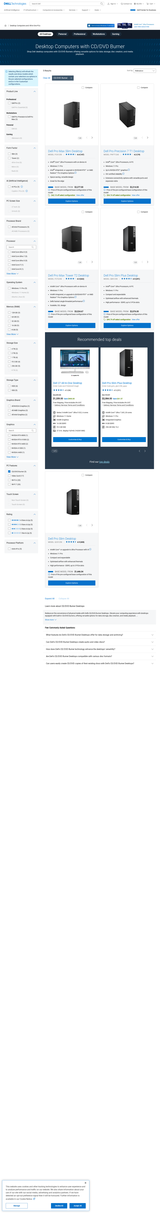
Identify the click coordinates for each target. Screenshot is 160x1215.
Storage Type (12, 380)
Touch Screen (12, 494)
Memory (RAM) (13, 306)
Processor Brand (13, 221)
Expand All (49, 598)
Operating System (14, 282)
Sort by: (130, 71)
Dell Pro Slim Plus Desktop (121, 275)
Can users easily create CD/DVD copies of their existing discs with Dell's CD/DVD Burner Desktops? (90, 663)
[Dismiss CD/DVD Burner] (71, 78)
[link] (126, 3)
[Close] (85, 1183)
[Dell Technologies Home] (15, 3)
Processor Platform (15, 543)
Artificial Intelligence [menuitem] (12, 10)
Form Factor (11, 148)
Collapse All (64, 598)
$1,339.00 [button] (58, 398)
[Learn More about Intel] (125, 25)
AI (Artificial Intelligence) (17, 181)
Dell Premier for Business (146, 10)
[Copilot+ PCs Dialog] (27, 191)
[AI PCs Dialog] (22, 187)
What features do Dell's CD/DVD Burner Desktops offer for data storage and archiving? (84, 635)
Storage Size (12, 343)
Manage (17, 1206)
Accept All (78, 1206)
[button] (113, 3)
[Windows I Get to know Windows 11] (101, 26)
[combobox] (67, 4)
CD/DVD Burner (60, 78)
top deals (104, 461)
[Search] (32, 247)
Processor (10, 241)
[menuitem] (31, 10)
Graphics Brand (13, 400)
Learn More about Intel (141, 27)
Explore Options (72, 201)
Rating (9, 514)
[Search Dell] (102, 4)
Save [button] (66, 399)
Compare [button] (88, 88)
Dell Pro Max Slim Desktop (65, 151)
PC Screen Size (13, 201)
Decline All (59, 1206)
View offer (80, 195)
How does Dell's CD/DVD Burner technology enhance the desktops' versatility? (80, 649)
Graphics (10, 424)
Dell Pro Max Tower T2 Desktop (68, 275)
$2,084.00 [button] (107, 398)
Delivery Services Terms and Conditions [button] (70, 405)
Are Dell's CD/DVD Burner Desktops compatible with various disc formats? (79, 656)
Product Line (12, 91)
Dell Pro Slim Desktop (62, 538)
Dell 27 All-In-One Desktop (67, 383)
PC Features (11, 465)
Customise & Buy (75, 439)
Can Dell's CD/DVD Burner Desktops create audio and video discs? (75, 642)
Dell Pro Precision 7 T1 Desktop (124, 151)
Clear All (46, 78)
